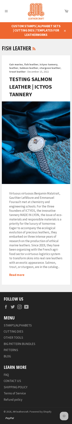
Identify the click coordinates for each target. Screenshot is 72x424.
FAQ (6, 375)
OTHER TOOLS (13, 338)
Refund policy (13, 400)
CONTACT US (12, 381)
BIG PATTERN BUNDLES (19, 344)
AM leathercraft (20, 411)
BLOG (7, 356)
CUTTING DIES (13, 331)
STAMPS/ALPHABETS (18, 325)
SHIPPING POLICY (15, 387)
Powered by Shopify (40, 411)
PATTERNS (11, 350)
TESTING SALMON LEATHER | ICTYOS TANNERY (30, 87)
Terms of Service (15, 393)
